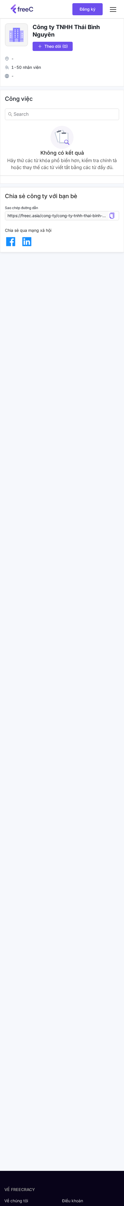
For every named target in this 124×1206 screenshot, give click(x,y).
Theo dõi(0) (56, 46)
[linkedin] (27, 241)
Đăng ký (87, 9)
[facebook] (10, 241)
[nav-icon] (113, 9)
